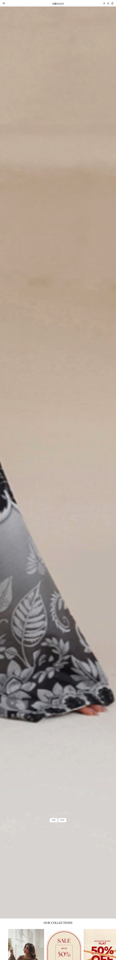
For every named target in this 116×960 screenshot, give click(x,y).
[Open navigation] (4, 3)
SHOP (54, 820)
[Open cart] (112, 3)
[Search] (108, 3)
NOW (62, 820)
